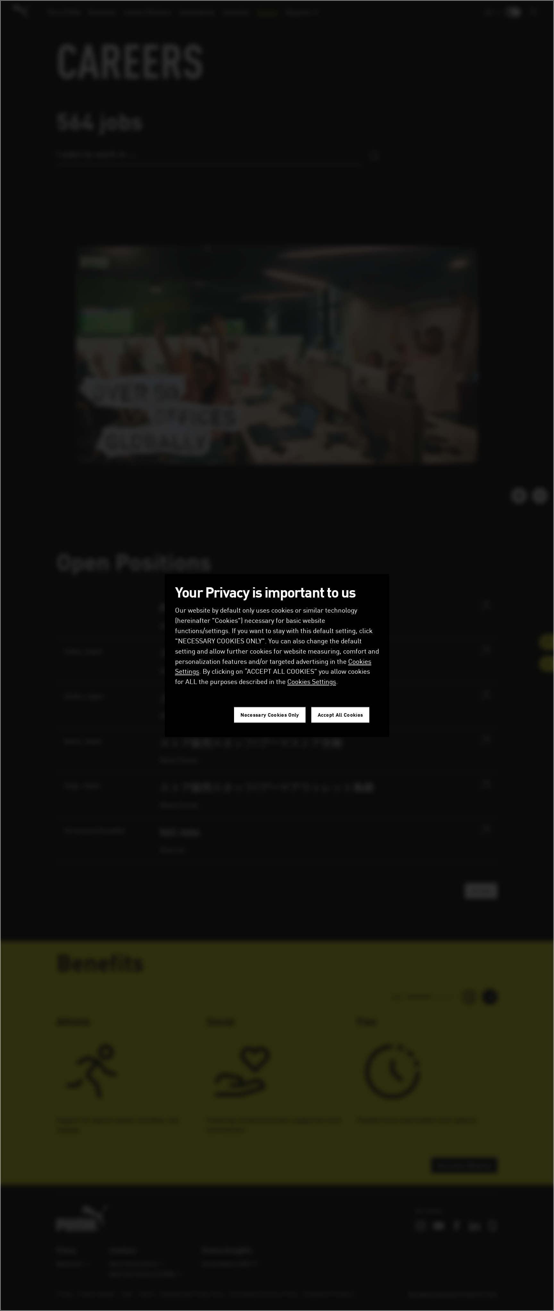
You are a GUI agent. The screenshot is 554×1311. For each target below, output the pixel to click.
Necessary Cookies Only (269, 715)
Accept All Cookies (340, 715)
